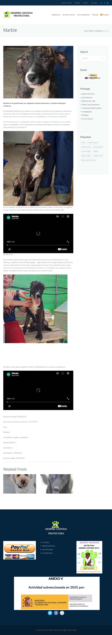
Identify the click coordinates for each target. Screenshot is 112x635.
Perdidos (85, 115)
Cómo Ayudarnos (83, 15)
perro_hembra (86, 156)
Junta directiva (87, 97)
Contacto (45, 542)
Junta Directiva (47, 549)
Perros (95, 151)
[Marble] (38, 72)
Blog (90, 31)
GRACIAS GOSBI (85, 151)
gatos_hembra (93, 142)
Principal (95, 15)
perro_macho (98, 156)
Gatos (83, 142)
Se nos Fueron (87, 119)
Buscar (85, 3)
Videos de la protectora (90, 104)
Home (86, 31)
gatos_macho (85, 147)
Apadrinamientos (88, 94)
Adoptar (77, 3)
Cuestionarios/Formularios (92, 108)
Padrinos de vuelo (88, 101)
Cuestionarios (47, 553)
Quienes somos (66, 3)
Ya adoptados (98, 31)
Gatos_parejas (97, 147)
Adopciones (56, 15)
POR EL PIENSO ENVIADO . (88, 160)
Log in (95, 3)
